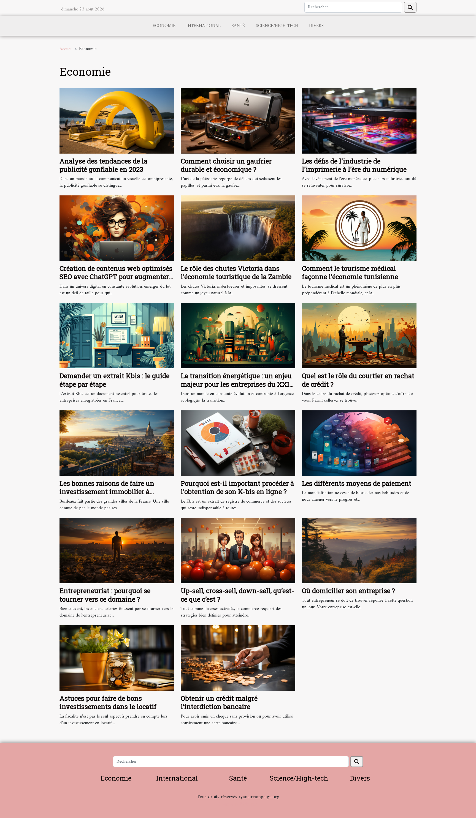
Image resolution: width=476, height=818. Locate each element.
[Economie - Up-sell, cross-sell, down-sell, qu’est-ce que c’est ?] (238, 550)
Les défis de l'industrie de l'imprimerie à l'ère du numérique (354, 165)
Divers (316, 26)
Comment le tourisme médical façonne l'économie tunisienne (350, 272)
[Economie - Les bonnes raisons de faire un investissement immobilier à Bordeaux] (117, 443)
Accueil (66, 49)
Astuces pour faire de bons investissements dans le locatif (108, 702)
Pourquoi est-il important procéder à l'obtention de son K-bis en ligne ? (237, 487)
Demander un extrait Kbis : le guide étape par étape (114, 379)
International (203, 26)
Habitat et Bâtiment (238, 804)
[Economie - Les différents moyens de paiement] (359, 443)
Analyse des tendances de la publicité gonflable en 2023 (103, 165)
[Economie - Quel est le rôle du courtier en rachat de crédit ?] (359, 335)
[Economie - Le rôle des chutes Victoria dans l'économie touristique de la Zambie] (238, 228)
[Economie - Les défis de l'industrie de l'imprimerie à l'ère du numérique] (359, 120)
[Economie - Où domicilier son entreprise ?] (359, 550)
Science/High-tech (277, 26)
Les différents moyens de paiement (356, 483)
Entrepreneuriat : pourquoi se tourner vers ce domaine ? (105, 594)
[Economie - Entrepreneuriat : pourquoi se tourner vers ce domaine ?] (117, 550)
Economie (164, 26)
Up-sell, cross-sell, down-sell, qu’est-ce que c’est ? (237, 594)
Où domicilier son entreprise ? (348, 590)
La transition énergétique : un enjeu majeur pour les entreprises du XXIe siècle (237, 384)
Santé (238, 26)
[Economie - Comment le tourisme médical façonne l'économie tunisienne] (359, 228)
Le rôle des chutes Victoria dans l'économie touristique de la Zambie (236, 272)
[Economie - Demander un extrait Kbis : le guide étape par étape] (117, 335)
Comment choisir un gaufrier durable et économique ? (226, 165)
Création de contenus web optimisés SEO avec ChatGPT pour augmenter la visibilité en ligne (116, 277)
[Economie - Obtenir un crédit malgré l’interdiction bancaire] (238, 658)
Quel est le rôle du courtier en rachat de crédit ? (358, 379)
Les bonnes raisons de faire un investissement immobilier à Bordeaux (107, 492)
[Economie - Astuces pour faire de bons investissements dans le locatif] (117, 658)
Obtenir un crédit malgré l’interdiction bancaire (219, 702)
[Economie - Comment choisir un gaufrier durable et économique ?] (238, 120)
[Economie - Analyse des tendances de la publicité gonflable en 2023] (117, 120)
